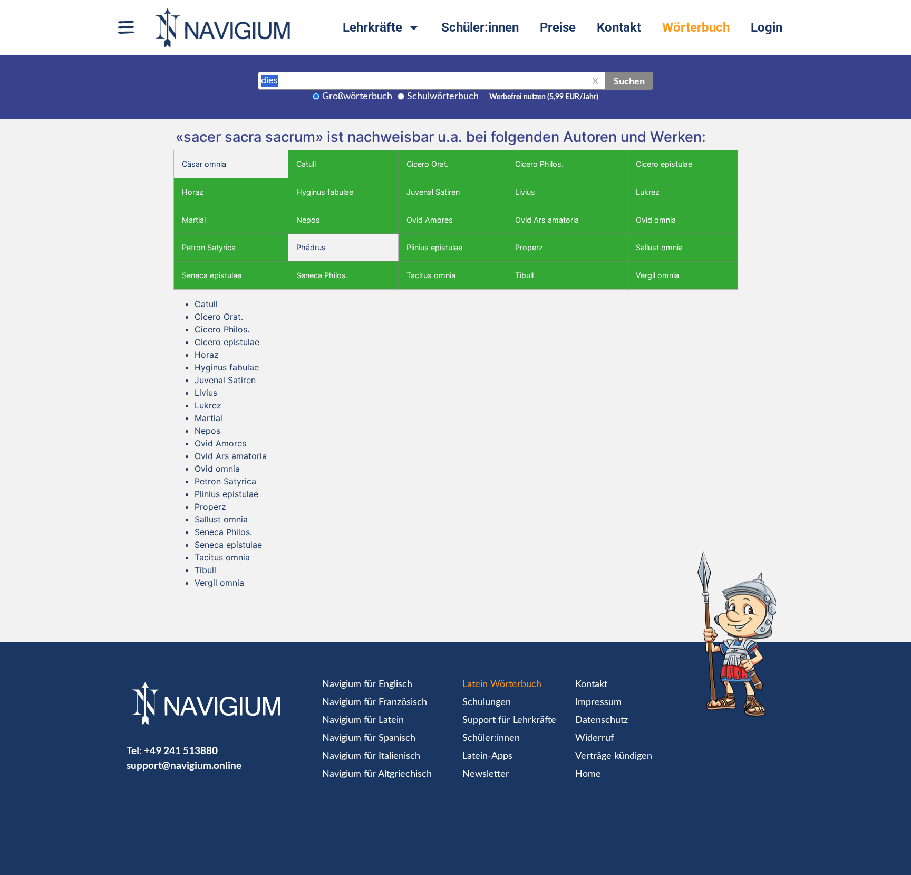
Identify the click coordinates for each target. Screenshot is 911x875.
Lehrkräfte (372, 27)
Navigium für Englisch (367, 684)
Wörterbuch (696, 27)
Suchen (629, 81)
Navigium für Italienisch (371, 756)
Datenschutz (601, 720)
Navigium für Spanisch (368, 738)
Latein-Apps (487, 756)
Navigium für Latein (363, 720)
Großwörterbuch (357, 96)
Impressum (598, 702)
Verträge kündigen (613, 756)
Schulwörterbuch (443, 96)
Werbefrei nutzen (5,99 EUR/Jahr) (543, 97)
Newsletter (485, 774)
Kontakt (619, 27)
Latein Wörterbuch (501, 684)
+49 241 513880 (181, 750)
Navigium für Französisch (374, 702)
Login (766, 27)
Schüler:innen (480, 27)
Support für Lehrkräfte (509, 720)
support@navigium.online (184, 765)
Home (588, 774)
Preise (558, 27)
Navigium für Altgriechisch (377, 774)
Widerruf (594, 738)
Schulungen (486, 702)
